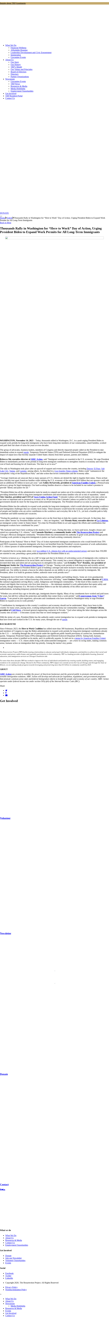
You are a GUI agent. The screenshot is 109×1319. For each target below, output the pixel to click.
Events (8, 1263)
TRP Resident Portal (13, 96)
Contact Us (10, 98)
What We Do (10, 45)
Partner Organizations (20, 76)
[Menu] (1, 216)
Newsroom (10, 79)
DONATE (4, 213)
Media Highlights (18, 88)
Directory (15, 74)
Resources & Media (19, 86)
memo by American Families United (90, 638)
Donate (8, 1256)
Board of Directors (18, 72)
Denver (90, 468)
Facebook (9, 1273)
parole (26, 452)
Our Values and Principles (21, 69)
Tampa (12, 471)
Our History (16, 64)
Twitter (8, 1276)
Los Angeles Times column (66, 471)
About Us (9, 60)
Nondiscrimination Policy (16, 1289)
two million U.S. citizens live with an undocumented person (62, 551)
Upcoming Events (18, 57)
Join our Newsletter (13, 1258)
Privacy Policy (11, 1287)
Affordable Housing (19, 50)
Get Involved (10, 93)
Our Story (15, 62)
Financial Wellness (18, 48)
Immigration (16, 55)
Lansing (23, 471)
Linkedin (9, 1278)
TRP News (15, 84)
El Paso (97, 468)
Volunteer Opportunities (15, 1260)
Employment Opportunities (22, 91)
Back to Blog (5, 223)
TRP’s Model (16, 67)
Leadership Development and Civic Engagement (31, 52)
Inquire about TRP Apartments (13, 3)
